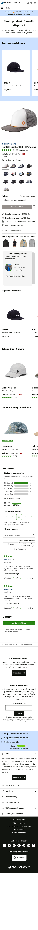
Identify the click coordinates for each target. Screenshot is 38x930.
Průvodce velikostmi (28, 196)
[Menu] (2, 8)
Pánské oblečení (27, 644)
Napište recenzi (24, 150)
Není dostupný (17, 207)
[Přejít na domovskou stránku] (3, 644)
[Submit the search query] (35, 8)
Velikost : (5, 196)
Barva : (11, 160)
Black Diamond (9, 144)
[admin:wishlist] (34, 207)
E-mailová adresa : (19, 704)
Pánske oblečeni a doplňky (12, 644)
